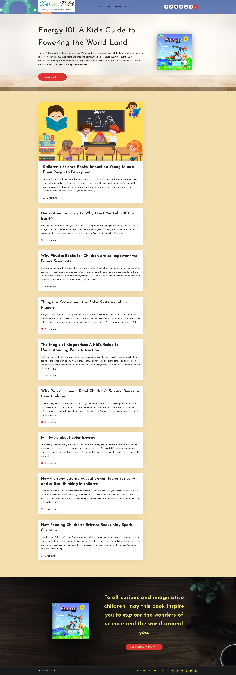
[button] (116, 86)
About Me (104, 6)
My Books (120, 6)
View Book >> (52, 77)
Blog (134, 6)
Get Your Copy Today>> (144, 646)
